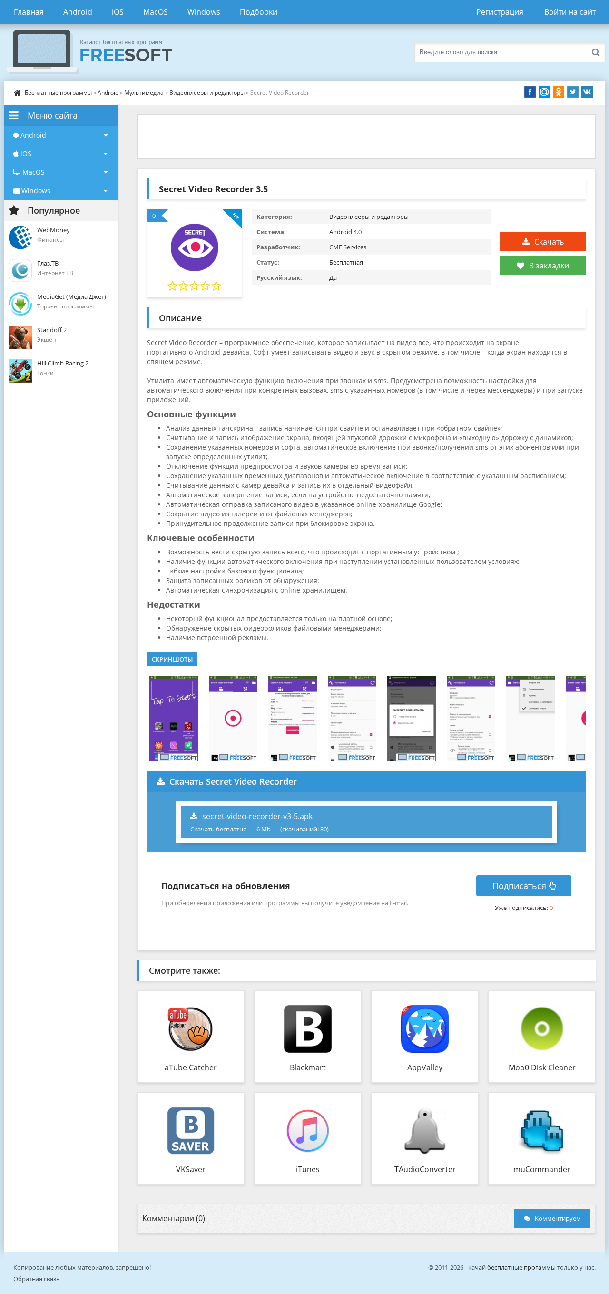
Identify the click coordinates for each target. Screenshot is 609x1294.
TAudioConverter (425, 1169)
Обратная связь (36, 1278)
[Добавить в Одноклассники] (558, 92)
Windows (203, 12)
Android (77, 12)
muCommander (541, 1169)
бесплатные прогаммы (521, 1267)
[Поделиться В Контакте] (587, 92)
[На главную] (99, 52)
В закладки (549, 265)
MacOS (155, 12)
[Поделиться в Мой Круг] (544, 92)
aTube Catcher (191, 1067)
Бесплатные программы (58, 93)
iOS (118, 12)
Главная (29, 12)
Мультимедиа (144, 93)
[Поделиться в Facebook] (530, 92)
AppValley (424, 1067)
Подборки (258, 12)
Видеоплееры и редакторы (207, 93)
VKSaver (191, 1169)
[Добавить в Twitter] (573, 92)
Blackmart (308, 1067)
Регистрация (499, 12)
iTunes (308, 1169)
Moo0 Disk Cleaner (542, 1067)
